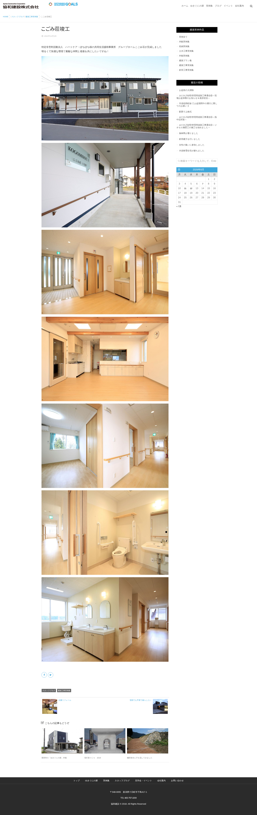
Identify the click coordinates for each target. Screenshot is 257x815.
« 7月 (178, 206)
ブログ (218, 6)
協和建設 (115, 804)
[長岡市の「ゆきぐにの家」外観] (62, 741)
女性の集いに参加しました (191, 145)
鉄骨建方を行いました (189, 139)
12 (191, 188)
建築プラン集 (185, 60)
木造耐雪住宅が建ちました (191, 150)
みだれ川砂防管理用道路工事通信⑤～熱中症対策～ (196, 118)
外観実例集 (184, 56)
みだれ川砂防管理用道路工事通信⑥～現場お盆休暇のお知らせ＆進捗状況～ (196, 96)
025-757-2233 (131, 798)
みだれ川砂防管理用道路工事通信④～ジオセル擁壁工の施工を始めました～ (196, 126)
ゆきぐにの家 (197, 6)
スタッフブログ (48, 690)
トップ (76, 780)
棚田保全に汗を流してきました (139, 758)
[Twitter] (51, 675)
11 (185, 188)
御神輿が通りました (188, 133)
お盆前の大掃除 (186, 90)
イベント (228, 6)
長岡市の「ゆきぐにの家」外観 (54, 758)
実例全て (183, 37)
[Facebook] (44, 675)
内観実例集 (184, 41)
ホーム (184, 6)
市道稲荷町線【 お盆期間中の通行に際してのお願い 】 (196, 104)
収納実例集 (184, 46)
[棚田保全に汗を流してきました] (147, 741)
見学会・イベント (143, 780)
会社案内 (239, 6)
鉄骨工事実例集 (186, 70)
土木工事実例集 (186, 51)
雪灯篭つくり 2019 (92, 758)
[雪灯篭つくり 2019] (105, 741)
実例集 (209, 6)
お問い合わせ (177, 780)
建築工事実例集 (64, 690)
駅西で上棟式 (185, 112)
